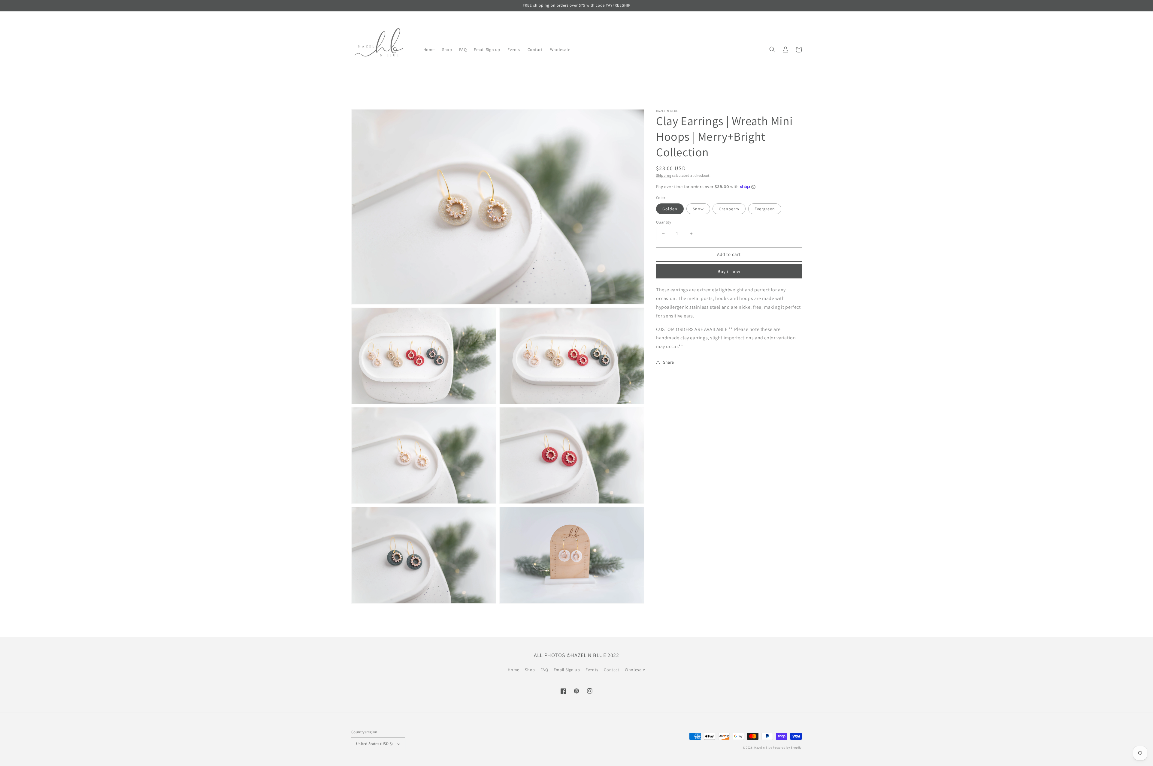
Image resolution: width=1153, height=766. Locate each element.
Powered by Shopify (787, 747)
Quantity (663, 222)
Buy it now (729, 271)
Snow (698, 209)
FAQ (544, 669)
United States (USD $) (374, 743)
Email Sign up (567, 669)
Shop (530, 669)
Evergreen (765, 209)
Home (513, 669)
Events (592, 669)
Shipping (663, 175)
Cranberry (729, 209)
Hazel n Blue (763, 747)
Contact (611, 669)
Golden (669, 209)
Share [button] (668, 362)
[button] (772, 49)
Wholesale (635, 669)
